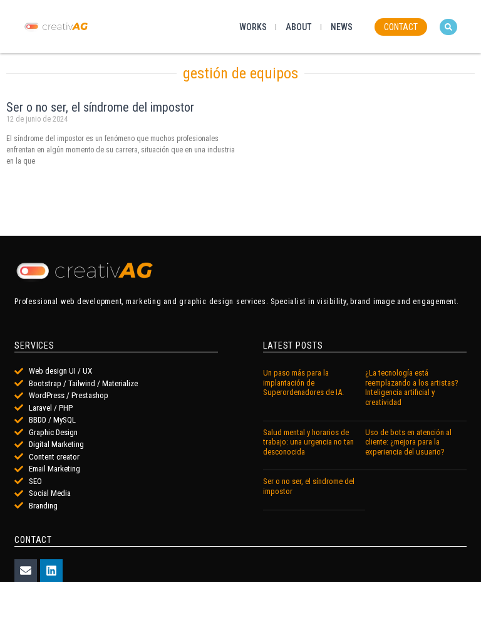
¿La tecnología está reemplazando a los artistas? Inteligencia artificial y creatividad (411, 387)
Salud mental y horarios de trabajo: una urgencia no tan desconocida (308, 442)
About (299, 27)
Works (253, 27)
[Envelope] (25, 570)
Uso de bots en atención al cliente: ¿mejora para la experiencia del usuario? (408, 442)
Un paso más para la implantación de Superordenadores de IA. (303, 382)
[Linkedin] (51, 570)
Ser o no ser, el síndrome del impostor (100, 107)
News (342, 27)
